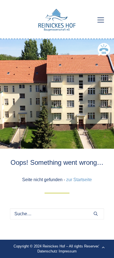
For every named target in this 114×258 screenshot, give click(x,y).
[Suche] (57, 213)
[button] (100, 20)
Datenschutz (47, 251)
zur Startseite (79, 179)
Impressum (68, 251)
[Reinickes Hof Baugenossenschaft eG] (57, 20)
